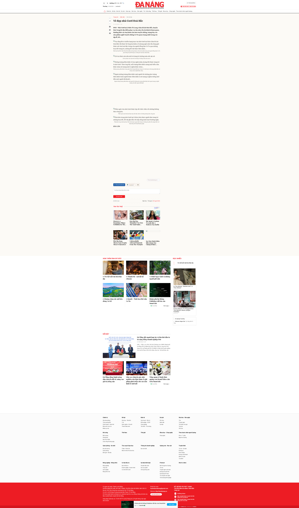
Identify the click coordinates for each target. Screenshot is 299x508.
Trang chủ (115, 17)
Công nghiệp (144, 424)
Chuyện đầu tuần (145, 465)
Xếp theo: (144, 201)
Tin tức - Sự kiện (183, 448)
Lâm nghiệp (105, 469)
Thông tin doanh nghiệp (147, 445)
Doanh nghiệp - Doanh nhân (128, 467)
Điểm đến (122, 17)
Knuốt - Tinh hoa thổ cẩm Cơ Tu (136, 300)
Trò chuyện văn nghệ (165, 475)
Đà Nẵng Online (181, 493)
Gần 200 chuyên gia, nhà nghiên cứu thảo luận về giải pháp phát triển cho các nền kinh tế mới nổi (136, 380)
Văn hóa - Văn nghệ (136, 11)
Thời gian (150, 201)
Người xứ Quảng (183, 437)
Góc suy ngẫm (144, 467)
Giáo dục (128, 11)
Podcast (162, 462)
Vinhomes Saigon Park (180, 321)
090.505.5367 (186, 6)
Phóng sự (181, 450)
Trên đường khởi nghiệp (165, 477)
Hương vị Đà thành (183, 454)
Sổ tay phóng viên (145, 469)
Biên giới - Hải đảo (107, 452)
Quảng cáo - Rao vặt (166, 445)
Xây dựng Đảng (106, 420)
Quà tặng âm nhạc (164, 473)
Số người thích (156, 201)
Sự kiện (161, 424)
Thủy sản (105, 467)
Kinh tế (118, 11)
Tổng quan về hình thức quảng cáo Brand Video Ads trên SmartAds (160, 379)
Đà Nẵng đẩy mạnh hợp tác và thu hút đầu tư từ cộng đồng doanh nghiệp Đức (153, 338)
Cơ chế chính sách (126, 469)
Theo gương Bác (107, 422)
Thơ (180, 420)
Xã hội (113, 11)
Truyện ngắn (182, 422)
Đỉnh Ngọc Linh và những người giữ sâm (160, 277)
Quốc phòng (106, 450)
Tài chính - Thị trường (146, 426)
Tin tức (161, 467)
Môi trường (105, 435)
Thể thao (154, 11)
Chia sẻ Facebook (120, 184)
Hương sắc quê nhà (164, 471)
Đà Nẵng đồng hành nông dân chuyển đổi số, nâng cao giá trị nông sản (113, 379)
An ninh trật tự (106, 448)
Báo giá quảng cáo (156, 494)
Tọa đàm (181, 458)
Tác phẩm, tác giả (183, 424)
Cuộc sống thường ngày (108, 441)
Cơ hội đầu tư (125, 462)
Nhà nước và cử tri (107, 426)
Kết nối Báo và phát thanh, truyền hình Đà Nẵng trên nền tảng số (184, 488)
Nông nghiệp (106, 465)
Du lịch (123, 11)
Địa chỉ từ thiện (106, 439)
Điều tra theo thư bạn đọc (128, 450)
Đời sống (148, 11)
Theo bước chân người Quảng (184, 11)
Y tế (144, 11)
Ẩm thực (162, 420)
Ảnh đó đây (129, 17)
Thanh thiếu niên (126, 426)
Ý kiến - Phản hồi (126, 448)
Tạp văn (181, 426)
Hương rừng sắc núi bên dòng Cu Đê (112, 300)
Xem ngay (171, 504)
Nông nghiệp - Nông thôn (110, 462)
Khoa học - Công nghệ (169, 11)
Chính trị (109, 11)
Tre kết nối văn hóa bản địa (112, 277)
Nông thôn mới (106, 471)
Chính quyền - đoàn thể (108, 424)
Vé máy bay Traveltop (180, 318)
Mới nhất (118, 6)
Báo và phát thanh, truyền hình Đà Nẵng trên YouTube (185, 500)
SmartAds (141, 505)
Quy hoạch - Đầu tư (145, 420)
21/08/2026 (108, 6)
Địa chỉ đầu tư (125, 465)
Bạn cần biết (144, 448)
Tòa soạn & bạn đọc (127, 445)
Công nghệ (162, 435)
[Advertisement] (136, 96)
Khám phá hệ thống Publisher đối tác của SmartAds (150, 503)
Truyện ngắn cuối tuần (165, 469)
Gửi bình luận (119, 196)
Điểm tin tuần (182, 456)
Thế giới (160, 11)
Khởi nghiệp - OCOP (145, 422)
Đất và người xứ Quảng (165, 465)
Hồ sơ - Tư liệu (182, 435)
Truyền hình (182, 445)
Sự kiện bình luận (146, 462)
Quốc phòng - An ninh (109, 445)
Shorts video (182, 462)
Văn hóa (181, 428)
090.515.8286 (193, 6)
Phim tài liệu (182, 452)
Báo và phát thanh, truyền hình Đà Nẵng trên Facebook (185, 496)
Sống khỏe (105, 437)
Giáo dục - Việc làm (126, 420)
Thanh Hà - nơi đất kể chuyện (135, 277)
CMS (183, 506)
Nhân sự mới (106, 428)
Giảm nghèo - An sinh (127, 424)
